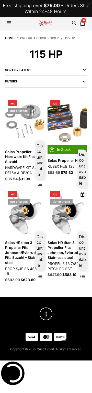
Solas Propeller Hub (65, 160)
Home (9, 38)
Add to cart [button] (82, 194)
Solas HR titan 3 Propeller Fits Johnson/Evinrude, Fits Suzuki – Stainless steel (24, 252)
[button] (9, 22)
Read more (40, 185)
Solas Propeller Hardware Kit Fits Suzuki (20, 157)
